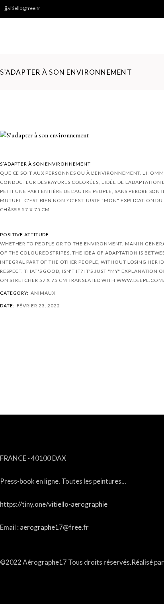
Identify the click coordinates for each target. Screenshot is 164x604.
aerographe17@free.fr (54, 527)
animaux (43, 293)
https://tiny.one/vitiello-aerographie (53, 504)
